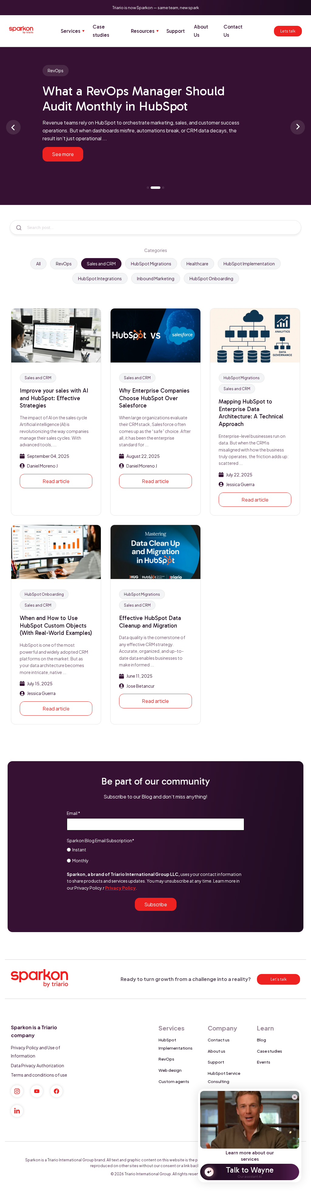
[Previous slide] (13, 127)
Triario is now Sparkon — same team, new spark (155, 7)
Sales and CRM (101, 263)
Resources (143, 31)
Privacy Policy (120, 888)
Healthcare (197, 263)
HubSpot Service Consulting (224, 1077)
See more (63, 154)
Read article (56, 481)
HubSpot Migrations (151, 263)
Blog (261, 1039)
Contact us (219, 1039)
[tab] (148, 187)
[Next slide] (297, 127)
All (38, 263)
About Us (201, 31)
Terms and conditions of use (39, 1075)
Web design (170, 1070)
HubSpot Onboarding (211, 278)
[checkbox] (155, 855)
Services (70, 31)
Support (175, 31)
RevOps (64, 263)
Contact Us (233, 31)
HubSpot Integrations (100, 278)
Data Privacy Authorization (37, 1065)
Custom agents (174, 1081)
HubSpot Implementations (176, 1044)
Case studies (101, 31)
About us (216, 1051)
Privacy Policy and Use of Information (35, 1051)
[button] (155, 115)
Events (263, 1061)
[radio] (155, 849)
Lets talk (288, 31)
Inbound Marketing (155, 278)
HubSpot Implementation (249, 263)
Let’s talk (279, 979)
